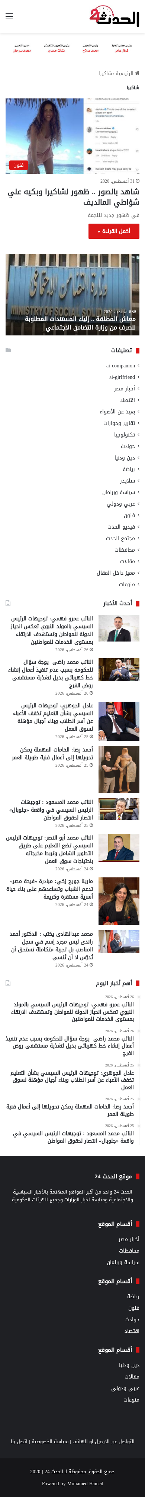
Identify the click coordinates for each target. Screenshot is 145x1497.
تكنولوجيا (124, 435)
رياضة (129, 469)
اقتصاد (127, 400)
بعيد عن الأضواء (117, 412)
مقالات (127, 561)
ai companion (120, 366)
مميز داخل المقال (116, 573)
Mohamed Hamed (85, 1483)
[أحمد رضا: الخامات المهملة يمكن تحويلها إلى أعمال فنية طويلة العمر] (119, 769)
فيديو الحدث (121, 527)
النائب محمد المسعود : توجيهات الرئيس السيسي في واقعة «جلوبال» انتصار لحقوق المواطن (51, 810)
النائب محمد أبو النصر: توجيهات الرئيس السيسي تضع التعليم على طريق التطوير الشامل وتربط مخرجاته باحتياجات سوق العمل (49, 849)
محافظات (125, 550)
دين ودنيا (125, 458)
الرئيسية (125, 73)
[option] (72, 294)
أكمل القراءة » (114, 231)
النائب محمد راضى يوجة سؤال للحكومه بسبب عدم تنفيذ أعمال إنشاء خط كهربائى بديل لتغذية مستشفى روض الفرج (50, 674)
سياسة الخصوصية (50, 1441)
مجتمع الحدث (120, 538)
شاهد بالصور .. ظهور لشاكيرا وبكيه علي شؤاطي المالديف (73, 197)
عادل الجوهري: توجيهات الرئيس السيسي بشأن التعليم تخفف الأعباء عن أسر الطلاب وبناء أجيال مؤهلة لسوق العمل (53, 717)
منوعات (127, 584)
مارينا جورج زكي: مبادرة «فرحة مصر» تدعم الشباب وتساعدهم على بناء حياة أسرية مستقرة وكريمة (49, 889)
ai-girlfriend (122, 377)
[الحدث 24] (114, 16)
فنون (129, 515)
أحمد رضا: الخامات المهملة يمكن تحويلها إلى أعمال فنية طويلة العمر (52, 754)
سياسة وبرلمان (118, 492)
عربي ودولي (121, 504)
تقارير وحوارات (119, 423)
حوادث (128, 446)
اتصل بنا (19, 1441)
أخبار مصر (124, 389)
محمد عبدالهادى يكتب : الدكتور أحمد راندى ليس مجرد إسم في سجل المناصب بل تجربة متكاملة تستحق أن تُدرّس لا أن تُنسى (51, 945)
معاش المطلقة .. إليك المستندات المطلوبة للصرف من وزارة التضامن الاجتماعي (80, 323)
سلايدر (127, 481)
